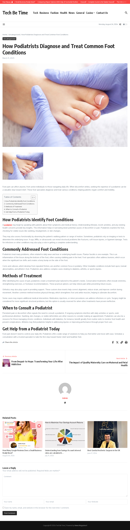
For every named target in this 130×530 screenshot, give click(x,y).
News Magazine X (81, 525)
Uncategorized (14, 35)
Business (44, 12)
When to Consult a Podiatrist (16, 209)
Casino (89, 12)
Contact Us (102, 12)
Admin (65, 398)
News (72, 12)
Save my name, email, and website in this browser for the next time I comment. (37, 508)
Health (63, 12)
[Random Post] (120, 24)
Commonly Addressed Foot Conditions (20, 204)
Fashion (55, 12)
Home (5, 35)
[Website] (65, 403)
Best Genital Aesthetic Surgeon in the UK (103, 450)
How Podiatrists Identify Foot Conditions (20, 201)
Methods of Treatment (14, 207)
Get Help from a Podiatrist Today (18, 212)
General (80, 12)
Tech (35, 12)
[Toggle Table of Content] (32, 197)
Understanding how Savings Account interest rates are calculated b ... (63, 451)
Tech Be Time (15, 12)
